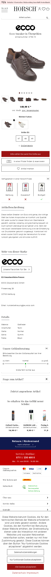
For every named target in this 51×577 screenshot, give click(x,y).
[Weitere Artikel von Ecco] (25, 27)
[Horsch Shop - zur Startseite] (25, 9)
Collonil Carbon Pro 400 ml (13, 425)
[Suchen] (47, 17)
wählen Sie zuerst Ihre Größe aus (25, 154)
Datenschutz (19, 572)
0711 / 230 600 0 (25, 457)
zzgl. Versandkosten (30, 110)
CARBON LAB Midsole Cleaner (30, 425)
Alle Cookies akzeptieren (25, 566)
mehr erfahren (24, 445)
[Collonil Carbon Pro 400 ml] (13, 415)
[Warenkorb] (48, 9)
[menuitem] (4, 9)
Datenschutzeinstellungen (25, 552)
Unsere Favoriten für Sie (14, 269)
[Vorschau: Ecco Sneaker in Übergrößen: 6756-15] (4, 99)
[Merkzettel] (43, 9)
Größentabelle (27, 145)
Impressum (33, 572)
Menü (4, 8)
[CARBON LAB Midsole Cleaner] (30, 415)
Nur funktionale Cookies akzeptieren (25, 559)
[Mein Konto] (39, 9)
